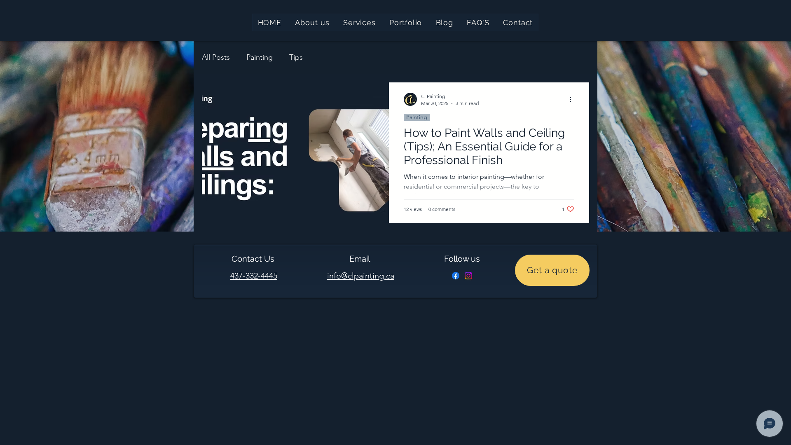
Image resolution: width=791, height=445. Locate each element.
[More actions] (573, 99)
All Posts (216, 57)
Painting (259, 57)
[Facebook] (456, 276)
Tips (296, 57)
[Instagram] (468, 276)
